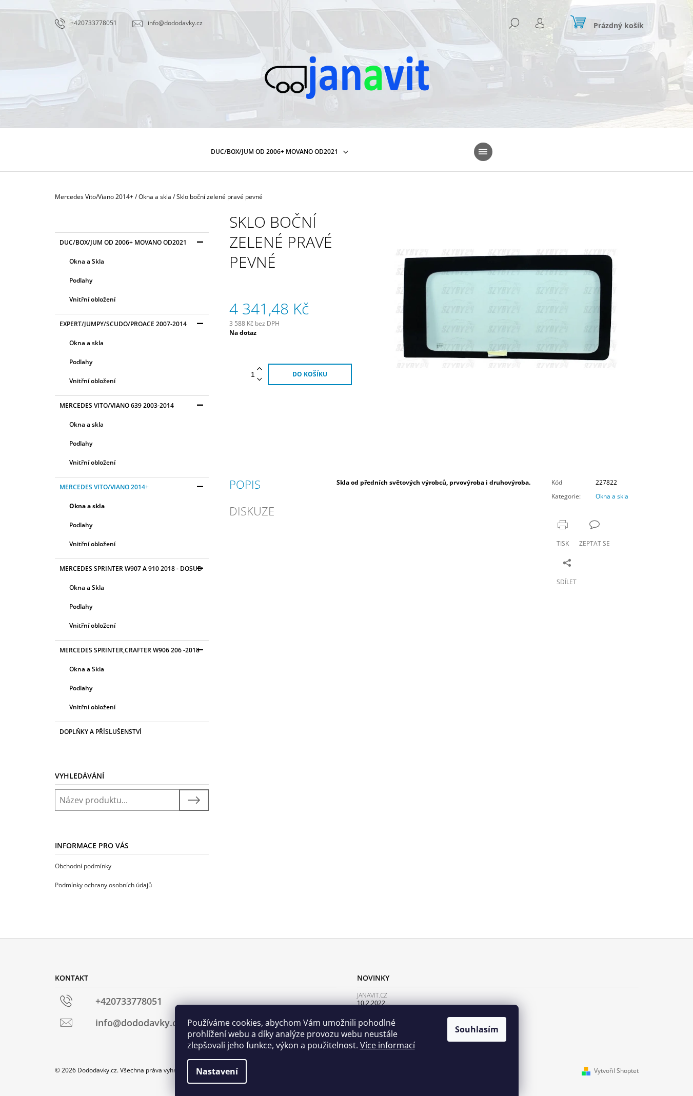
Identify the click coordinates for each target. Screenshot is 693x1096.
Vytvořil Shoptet (616, 1070)
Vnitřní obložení (92, 299)
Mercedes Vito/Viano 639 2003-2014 (117, 405)
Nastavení (217, 1071)
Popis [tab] (245, 484)
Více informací (387, 1045)
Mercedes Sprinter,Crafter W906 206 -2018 (130, 650)
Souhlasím (477, 1029)
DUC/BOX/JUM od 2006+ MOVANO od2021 (123, 242)
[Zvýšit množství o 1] (259, 369)
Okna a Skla (86, 261)
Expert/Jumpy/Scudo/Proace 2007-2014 (123, 324)
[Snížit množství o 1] (259, 379)
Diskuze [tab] (251, 511)
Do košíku (309, 374)
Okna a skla (86, 342)
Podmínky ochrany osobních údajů (103, 885)
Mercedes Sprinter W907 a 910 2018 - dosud (131, 568)
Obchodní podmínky (83, 866)
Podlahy (80, 280)
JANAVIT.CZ (372, 995)
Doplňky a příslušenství (101, 731)
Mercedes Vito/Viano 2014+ (104, 487)
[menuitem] (280, 152)
